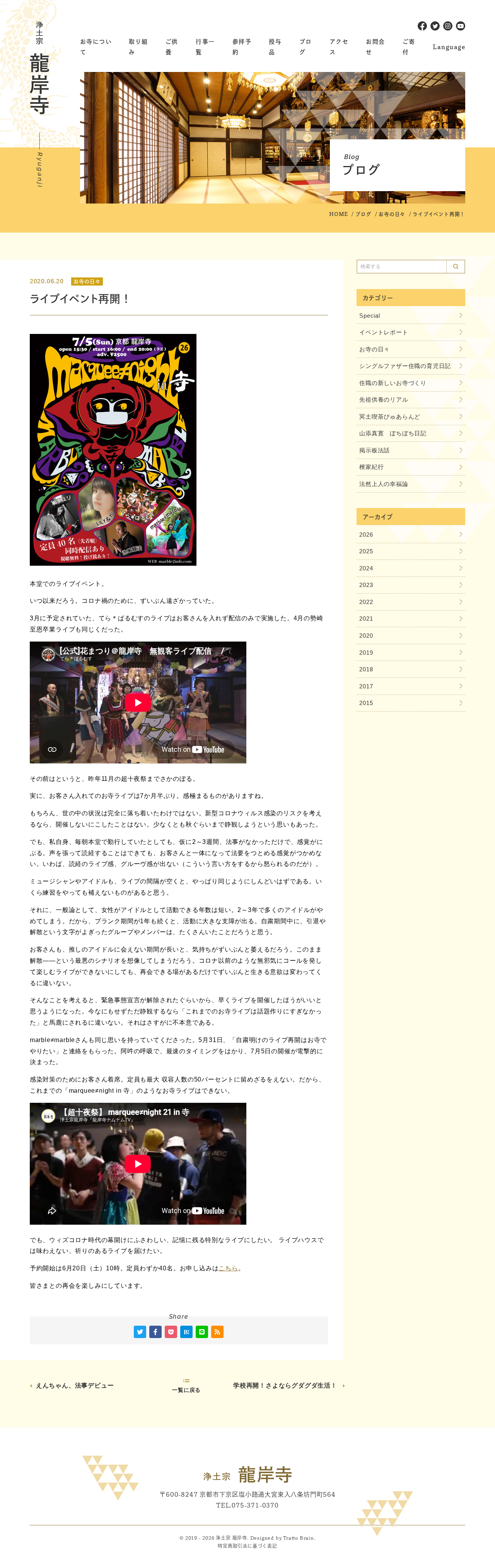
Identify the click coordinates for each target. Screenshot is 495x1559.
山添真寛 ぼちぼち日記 (393, 433)
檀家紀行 (371, 467)
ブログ (363, 214)
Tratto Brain (298, 1537)
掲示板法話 (374, 450)
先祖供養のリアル (383, 399)
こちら (228, 1268)
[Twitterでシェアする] (140, 1332)
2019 (366, 652)
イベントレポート (383, 332)
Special (369, 315)
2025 (366, 551)
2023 (366, 585)
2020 (366, 635)
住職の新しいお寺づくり (393, 383)
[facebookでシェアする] (155, 1332)
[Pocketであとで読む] (171, 1332)
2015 (366, 703)
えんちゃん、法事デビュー (75, 1385)
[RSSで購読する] (217, 1332)
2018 (366, 669)
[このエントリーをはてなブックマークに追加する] (186, 1332)
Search (455, 266)
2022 (366, 602)
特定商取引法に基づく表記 (247, 1546)
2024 (366, 568)
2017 (366, 686)
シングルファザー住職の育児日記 (405, 366)
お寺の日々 (392, 214)
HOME (338, 214)
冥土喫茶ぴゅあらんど (389, 416)
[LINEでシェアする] (202, 1332)
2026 (366, 534)
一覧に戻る (186, 1390)
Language (449, 47)
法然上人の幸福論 (383, 484)
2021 (366, 618)
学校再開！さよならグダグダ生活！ (285, 1385)
